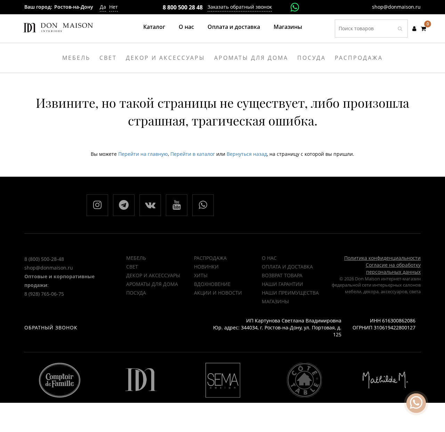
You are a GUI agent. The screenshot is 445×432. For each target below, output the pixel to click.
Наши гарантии (282, 284)
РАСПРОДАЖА (210, 258)
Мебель (136, 258)
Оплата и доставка (234, 27)
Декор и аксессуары (153, 275)
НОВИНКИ (206, 266)
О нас (186, 27)
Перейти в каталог (192, 154)
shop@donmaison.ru (396, 6)
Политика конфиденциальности (382, 258)
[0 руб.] (423, 28)
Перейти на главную (143, 154)
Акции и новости (218, 292)
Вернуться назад (247, 154)
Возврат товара (282, 275)
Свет (132, 266)
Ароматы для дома (152, 284)
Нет (113, 6)
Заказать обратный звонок (240, 6)
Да (103, 6)
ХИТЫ (201, 275)
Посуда (136, 292)
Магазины (288, 27)
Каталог (154, 27)
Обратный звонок (51, 327)
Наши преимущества (290, 292)
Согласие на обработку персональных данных (393, 268)
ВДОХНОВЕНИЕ (212, 284)
